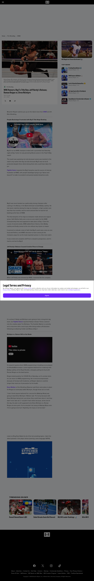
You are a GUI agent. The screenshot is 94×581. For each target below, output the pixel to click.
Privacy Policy (7, 290)
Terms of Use (28, 288)
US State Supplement (74, 290)
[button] (47, 295)
